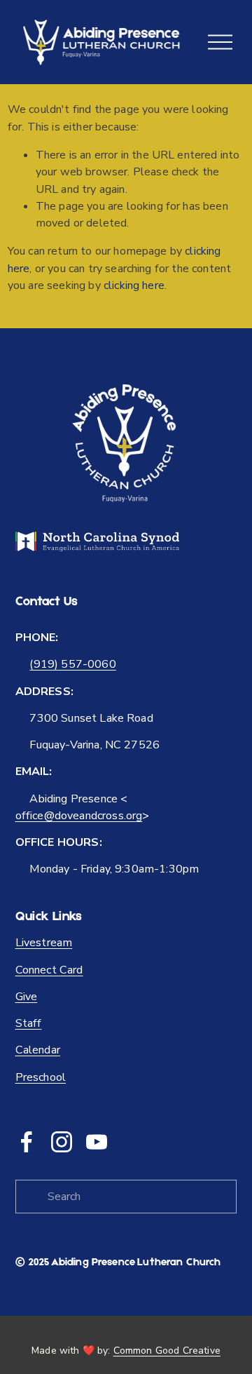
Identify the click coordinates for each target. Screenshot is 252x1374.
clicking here (134, 285)
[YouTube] (96, 1142)
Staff (28, 1023)
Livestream (44, 942)
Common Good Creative (166, 1350)
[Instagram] (61, 1142)
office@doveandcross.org (79, 815)
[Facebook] (26, 1142)
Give (26, 996)
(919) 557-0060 (72, 664)
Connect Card (49, 970)
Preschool (40, 1077)
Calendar (37, 1050)
